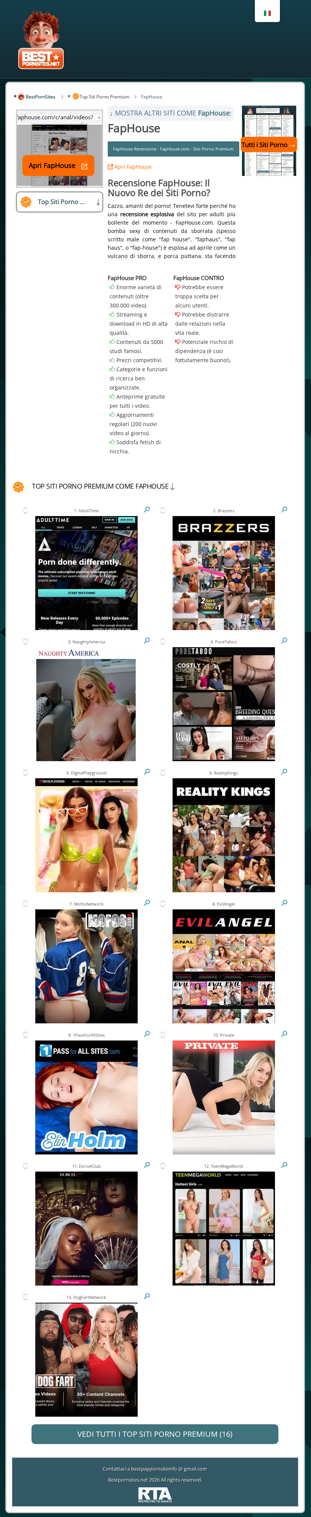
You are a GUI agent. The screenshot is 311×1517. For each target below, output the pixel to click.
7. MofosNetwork (86, 904)
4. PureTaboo (223, 641)
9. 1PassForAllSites (86, 1035)
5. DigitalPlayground (86, 773)
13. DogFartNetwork (86, 1297)
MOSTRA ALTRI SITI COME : (171, 112)
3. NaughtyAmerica (86, 641)
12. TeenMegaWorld (223, 1166)
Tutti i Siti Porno (264, 144)
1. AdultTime (86, 510)
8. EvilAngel (223, 904)
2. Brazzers (223, 510)
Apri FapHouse (132, 166)
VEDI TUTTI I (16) (154, 1434)
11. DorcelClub (86, 1166)
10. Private (223, 1035)
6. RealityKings (223, 773)
